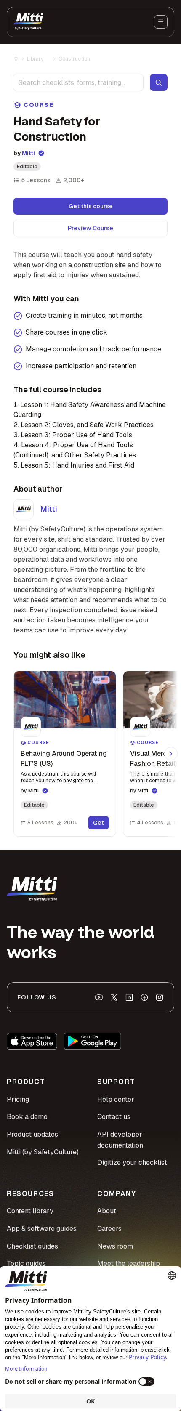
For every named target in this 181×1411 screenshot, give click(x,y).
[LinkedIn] (129, 997)
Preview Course (90, 228)
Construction (74, 59)
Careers (109, 1228)
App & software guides (42, 1228)
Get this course (91, 206)
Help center (115, 1099)
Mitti (28, 153)
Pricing (18, 1099)
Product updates (32, 1134)
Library (35, 59)
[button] (64, 754)
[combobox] (78, 82)
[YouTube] (99, 997)
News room (115, 1246)
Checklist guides (32, 1246)
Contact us (113, 1116)
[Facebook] (144, 997)
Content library (30, 1210)
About (106, 1210)
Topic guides (26, 1263)
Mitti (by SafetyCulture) (43, 1152)
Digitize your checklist (132, 1162)
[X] (114, 997)
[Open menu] (161, 22)
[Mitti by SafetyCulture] (28, 21)
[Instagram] (159, 997)
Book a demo (27, 1116)
